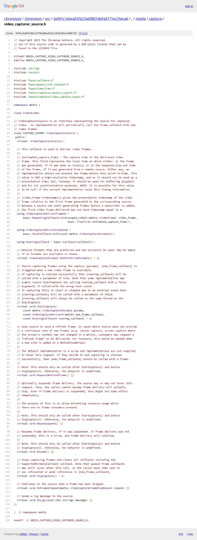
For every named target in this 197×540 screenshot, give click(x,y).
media (140, 18)
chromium (12, 18)
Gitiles (23, 534)
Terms (44, 534)
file (83, 33)
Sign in (189, 6)
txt (181, 534)
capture (155, 18)
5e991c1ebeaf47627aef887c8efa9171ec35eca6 (90, 18)
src (47, 18)
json (190, 534)
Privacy (33, 534)
